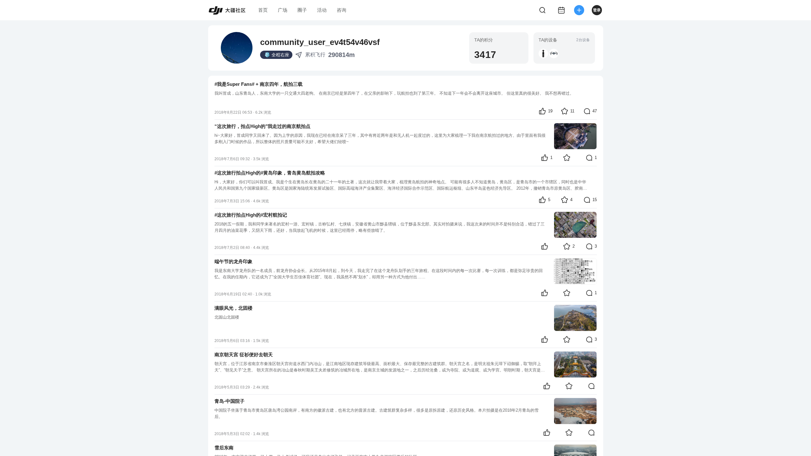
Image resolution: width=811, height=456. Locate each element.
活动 (322, 10)
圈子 (302, 10)
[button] (543, 53)
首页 (263, 10)
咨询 (341, 10)
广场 (282, 10)
